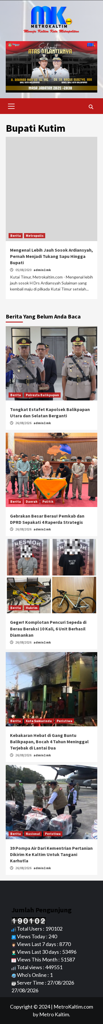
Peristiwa (64, 721)
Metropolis (34, 235)
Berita (15, 235)
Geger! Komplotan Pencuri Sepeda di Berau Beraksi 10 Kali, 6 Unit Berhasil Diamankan (48, 628)
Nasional (33, 833)
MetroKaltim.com (73, 1006)
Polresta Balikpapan (42, 395)
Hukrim (31, 608)
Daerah (31, 501)
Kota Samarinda (39, 721)
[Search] (90, 106)
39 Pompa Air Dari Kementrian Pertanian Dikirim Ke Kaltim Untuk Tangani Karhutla (51, 854)
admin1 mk (42, 270)
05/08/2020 (23, 270)
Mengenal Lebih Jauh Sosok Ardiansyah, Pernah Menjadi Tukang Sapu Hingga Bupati (51, 256)
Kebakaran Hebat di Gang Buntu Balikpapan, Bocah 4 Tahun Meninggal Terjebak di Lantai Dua (49, 741)
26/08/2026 (23, 423)
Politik (48, 501)
